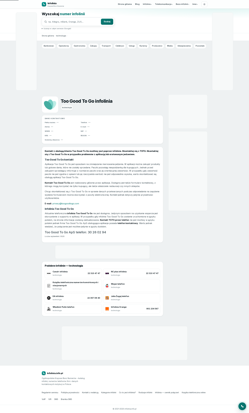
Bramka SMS (66, 399)
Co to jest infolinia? (127, 392)
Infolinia (147, 4)
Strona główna (125, 4)
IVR (50, 399)
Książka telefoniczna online (194, 392)
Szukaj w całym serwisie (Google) (57, 28)
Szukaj (107, 21)
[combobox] (74, 22)
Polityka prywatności (70, 392)
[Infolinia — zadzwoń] (242, 406)
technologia (61, 36)
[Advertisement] (124, 69)
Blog (137, 4)
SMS (56, 399)
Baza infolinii (182, 4)
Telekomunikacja (163, 4)
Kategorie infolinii (108, 392)
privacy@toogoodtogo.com (65, 203)
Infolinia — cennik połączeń (167, 392)
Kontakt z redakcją (90, 392)
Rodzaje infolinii (145, 392)
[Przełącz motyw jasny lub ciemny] (204, 4)
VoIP (44, 399)
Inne (194, 4)
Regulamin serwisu (50, 392)
